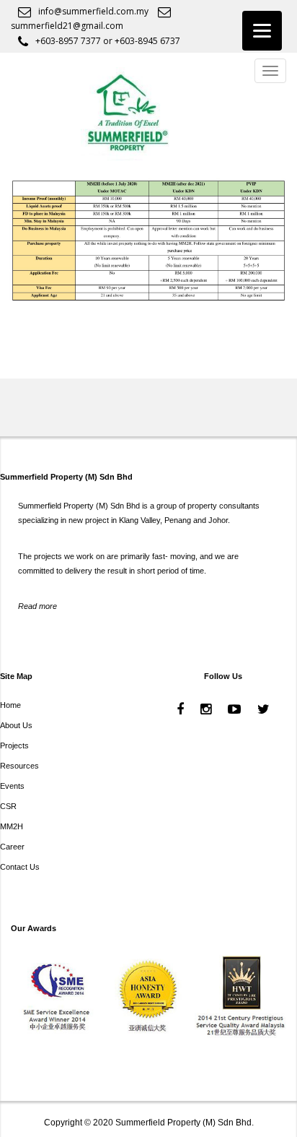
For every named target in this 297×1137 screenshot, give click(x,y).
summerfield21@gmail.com (67, 26)
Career (12, 846)
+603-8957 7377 (68, 41)
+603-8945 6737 (147, 41)
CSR (8, 806)
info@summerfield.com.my (93, 11)
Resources (19, 765)
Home (10, 705)
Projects (14, 745)
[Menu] (262, 31)
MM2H (11, 826)
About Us (16, 725)
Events (12, 786)
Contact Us (20, 867)
